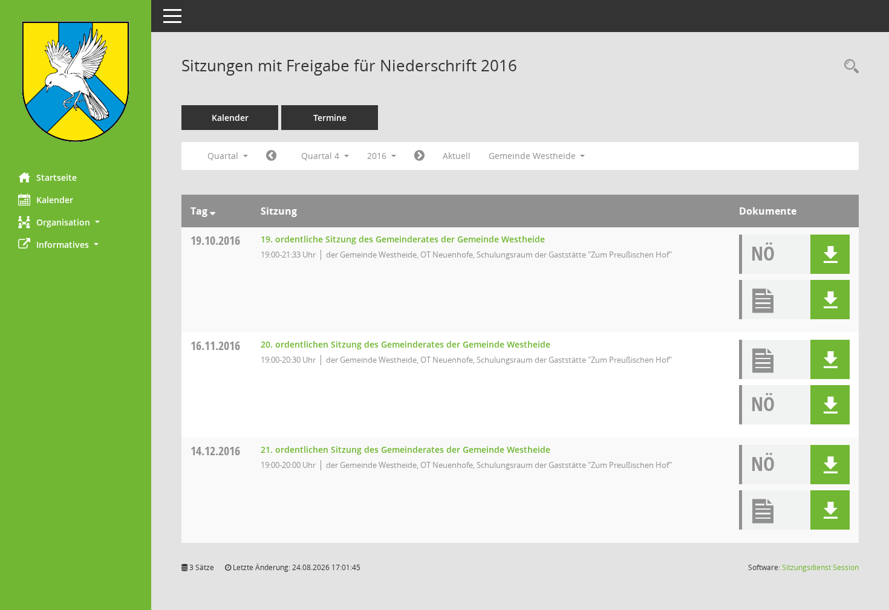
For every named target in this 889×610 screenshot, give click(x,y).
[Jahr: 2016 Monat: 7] (271, 156)
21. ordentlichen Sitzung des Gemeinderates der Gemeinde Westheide (405, 449)
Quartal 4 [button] (321, 155)
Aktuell (457, 155)
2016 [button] (378, 155)
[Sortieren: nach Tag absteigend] (212, 211)
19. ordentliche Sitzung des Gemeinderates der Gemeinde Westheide (403, 239)
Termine (330, 117)
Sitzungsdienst (820, 567)
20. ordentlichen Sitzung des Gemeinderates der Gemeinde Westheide (405, 344)
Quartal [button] (224, 155)
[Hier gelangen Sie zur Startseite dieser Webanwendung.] (75, 81)
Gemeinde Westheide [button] (533, 155)
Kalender (54, 200)
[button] (75, 222)
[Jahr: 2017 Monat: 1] (419, 156)
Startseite (56, 177)
